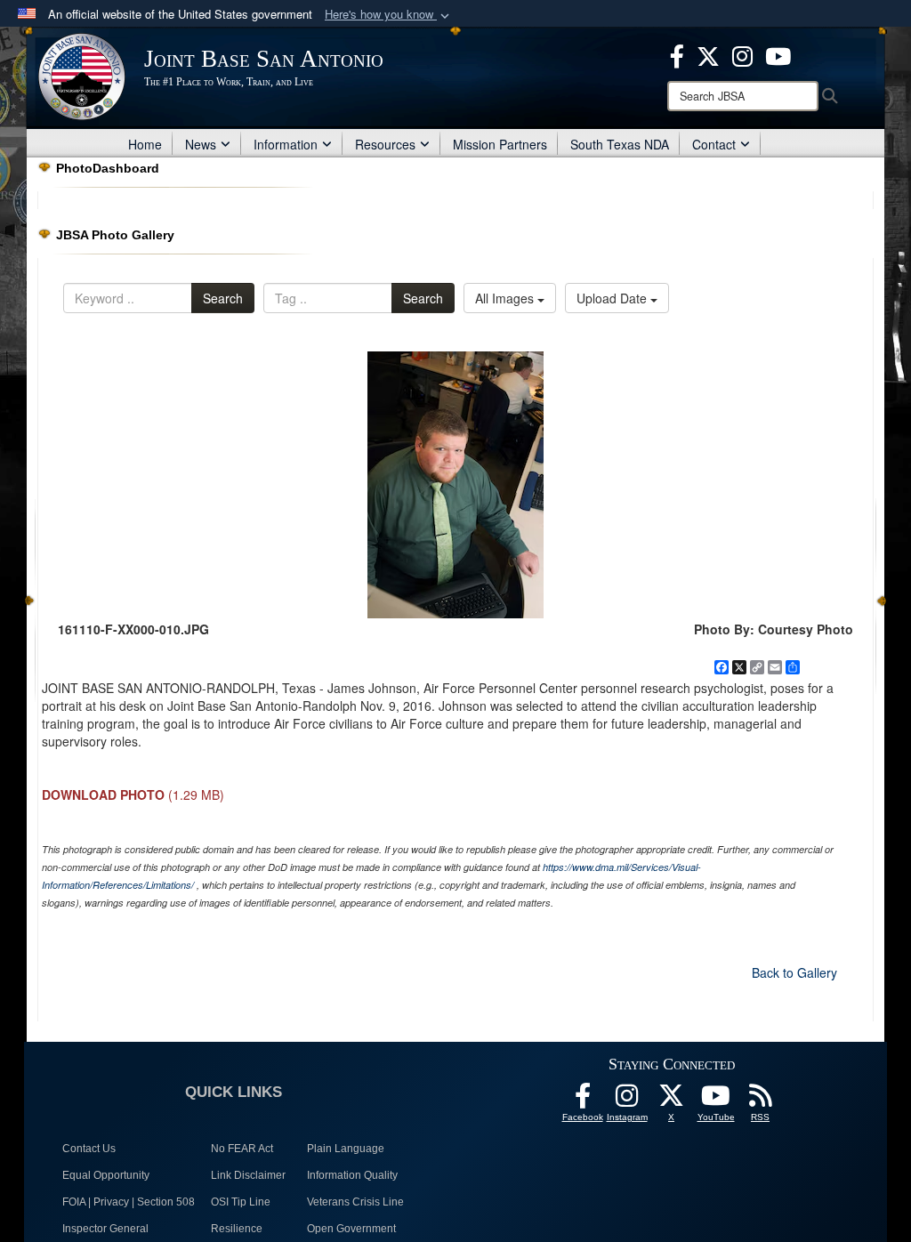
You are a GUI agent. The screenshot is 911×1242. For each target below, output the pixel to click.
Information (286, 144)
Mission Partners (500, 144)
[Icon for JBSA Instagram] (627, 1100)
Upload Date (613, 298)
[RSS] (760, 1100)
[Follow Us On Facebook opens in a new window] (582, 1100)
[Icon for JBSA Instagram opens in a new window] (742, 54)
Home (145, 144)
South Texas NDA (619, 144)
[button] (389, 14)
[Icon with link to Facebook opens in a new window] (677, 54)
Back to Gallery (794, 972)
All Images (506, 298)
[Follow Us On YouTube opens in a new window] (716, 1100)
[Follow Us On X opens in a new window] (671, 1100)
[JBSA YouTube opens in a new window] (778, 54)
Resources (385, 144)
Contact (714, 144)
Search (223, 298)
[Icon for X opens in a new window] (708, 54)
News (200, 144)
